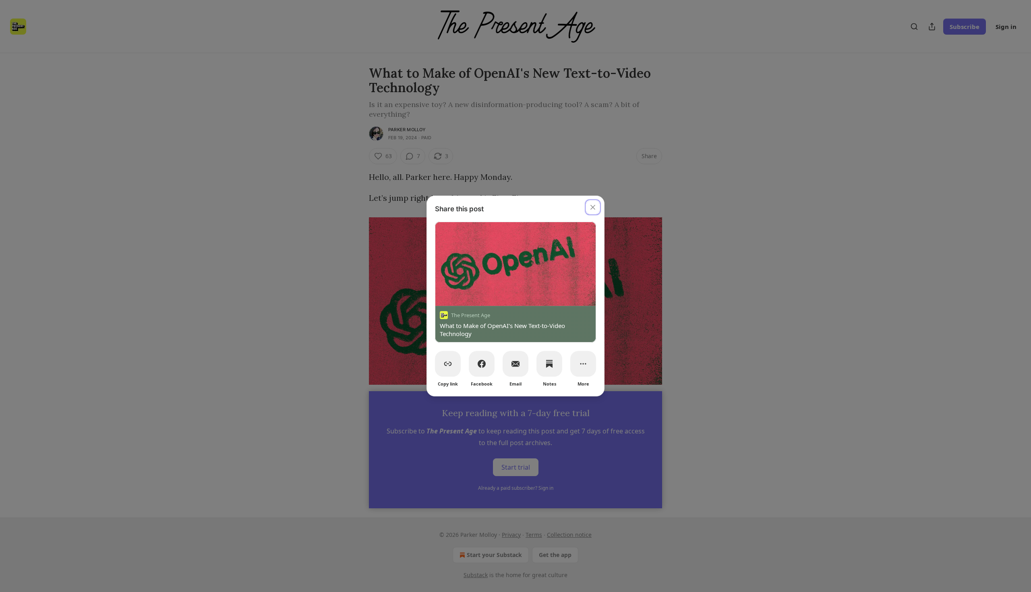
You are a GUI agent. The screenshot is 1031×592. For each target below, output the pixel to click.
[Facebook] (482, 364)
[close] (592, 207)
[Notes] (549, 364)
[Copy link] (448, 364)
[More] (583, 364)
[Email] (515, 364)
